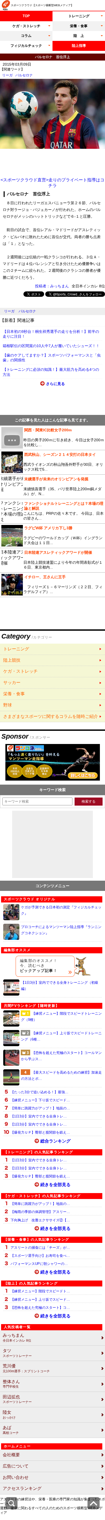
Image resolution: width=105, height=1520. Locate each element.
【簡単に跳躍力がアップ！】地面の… (40, 1108)
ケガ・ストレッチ (26, 26)
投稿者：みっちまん (52, 286)
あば (11, 1430)
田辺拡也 (17, 1399)
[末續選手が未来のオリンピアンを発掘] (52, 487)
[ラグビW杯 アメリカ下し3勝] (52, 536)
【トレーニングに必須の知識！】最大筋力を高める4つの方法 (51, 372)
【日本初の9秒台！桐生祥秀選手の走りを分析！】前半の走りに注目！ (51, 334)
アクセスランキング (22, 1488)
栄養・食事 (79, 26)
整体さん (11, 1384)
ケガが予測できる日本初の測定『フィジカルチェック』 (61, 910)
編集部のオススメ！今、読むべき (38, 965)
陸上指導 (79, 46)
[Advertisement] (52, 162)
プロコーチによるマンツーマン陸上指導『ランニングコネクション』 (61, 930)
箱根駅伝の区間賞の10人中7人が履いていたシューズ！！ (51, 346)
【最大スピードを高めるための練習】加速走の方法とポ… (61, 1075)
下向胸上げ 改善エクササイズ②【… (40, 1220)
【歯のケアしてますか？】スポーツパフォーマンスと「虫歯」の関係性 (52, 357)
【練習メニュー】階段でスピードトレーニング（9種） (61, 1016)
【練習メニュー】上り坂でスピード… (40, 1299)
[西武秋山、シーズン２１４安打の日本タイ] (52, 462)
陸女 (9, 1414)
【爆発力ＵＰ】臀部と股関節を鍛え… (40, 1132)
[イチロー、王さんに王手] (52, 585)
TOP (26, 16)
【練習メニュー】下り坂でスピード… (40, 1100)
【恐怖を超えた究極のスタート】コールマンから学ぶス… (61, 1056)
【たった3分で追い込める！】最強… (39, 1092)
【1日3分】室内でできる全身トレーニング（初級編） (59, 986)
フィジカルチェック (26, 46)
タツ (17, 1353)
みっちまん (17, 1337)
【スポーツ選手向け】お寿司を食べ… (40, 1256)
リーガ (7, 75)
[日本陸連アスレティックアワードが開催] (52, 560)
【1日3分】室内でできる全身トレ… (38, 1116)
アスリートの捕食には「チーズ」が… (40, 1248)
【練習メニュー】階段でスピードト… (40, 1291)
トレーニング (78, 16)
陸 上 (79, 36)
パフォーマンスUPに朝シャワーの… (39, 1264)
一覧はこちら (52, 649)
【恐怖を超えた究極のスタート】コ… (40, 1308)
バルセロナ (24, 75)
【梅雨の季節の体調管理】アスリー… (40, 1212)
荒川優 (26, 1368)
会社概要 (11, 1454)
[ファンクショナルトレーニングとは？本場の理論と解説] (52, 511)
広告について (16, 1466)
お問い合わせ (16, 1477)
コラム (26, 36)
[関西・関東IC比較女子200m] (52, 438)
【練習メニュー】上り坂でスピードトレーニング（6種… (61, 1036)
